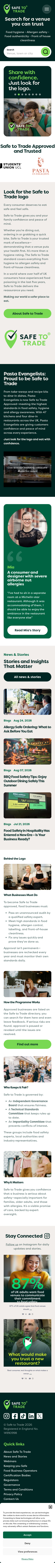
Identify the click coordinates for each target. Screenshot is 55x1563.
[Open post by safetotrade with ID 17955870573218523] (27, 1278)
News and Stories (15, 1456)
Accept (27, 1535)
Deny (27, 1543)
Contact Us (11, 1499)
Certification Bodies (17, 1475)
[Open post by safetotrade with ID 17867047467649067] (27, 1343)
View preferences (27, 1551)
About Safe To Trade (17, 1452)
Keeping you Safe (15, 1466)
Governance (12, 1485)
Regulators (11, 1480)
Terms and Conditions (18, 1489)
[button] (50, 1506)
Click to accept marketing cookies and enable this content (27, 469)
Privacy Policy (27, 1559)
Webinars (10, 1461)
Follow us (12, 1244)
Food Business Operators (20, 1470)
